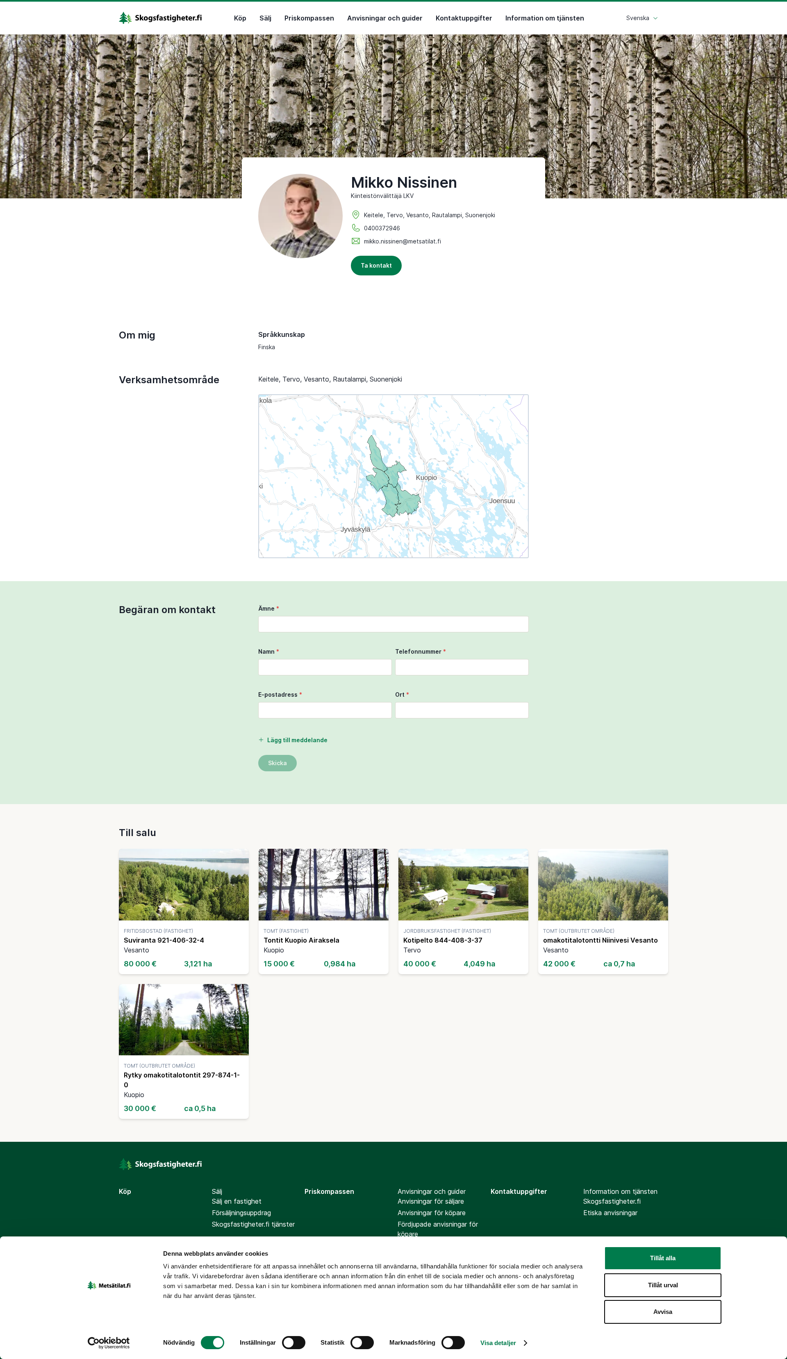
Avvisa (662, 1311)
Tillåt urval (663, 1285)
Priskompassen (309, 18)
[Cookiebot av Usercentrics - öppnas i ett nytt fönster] (109, 1343)
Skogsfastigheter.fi (612, 1201)
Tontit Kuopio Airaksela (301, 940)
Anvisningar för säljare (431, 1201)
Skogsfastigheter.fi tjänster (253, 1224)
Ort (402, 694)
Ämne (268, 608)
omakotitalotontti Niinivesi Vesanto (600, 940)
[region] (393, 476)
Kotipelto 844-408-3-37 (442, 940)
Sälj (265, 18)
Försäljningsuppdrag (241, 1213)
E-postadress (280, 694)
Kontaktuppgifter (464, 18)
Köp (240, 18)
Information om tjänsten (544, 18)
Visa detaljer (498, 1342)
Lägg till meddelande (297, 739)
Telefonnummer (420, 651)
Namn (268, 651)
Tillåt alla (663, 1257)
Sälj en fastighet (237, 1201)
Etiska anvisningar (610, 1213)
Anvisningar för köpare (432, 1213)
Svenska (637, 17)
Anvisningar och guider (385, 18)
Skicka (277, 762)
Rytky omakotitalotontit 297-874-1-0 (182, 1080)
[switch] (293, 1342)
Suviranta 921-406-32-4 (164, 940)
